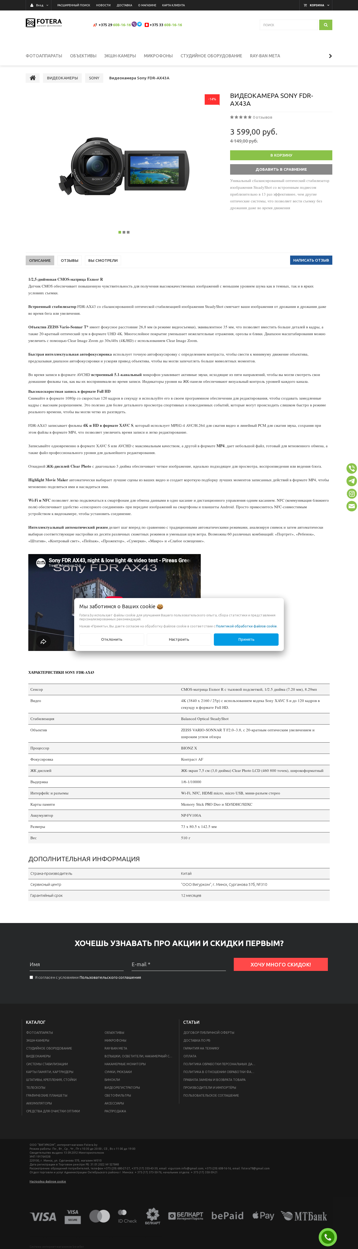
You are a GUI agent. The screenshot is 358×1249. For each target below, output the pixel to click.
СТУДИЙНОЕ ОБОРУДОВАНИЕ (49, 1048)
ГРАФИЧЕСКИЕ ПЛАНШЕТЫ (46, 1095)
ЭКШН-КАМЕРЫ (37, 1040)
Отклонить (111, 639)
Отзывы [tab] (69, 260)
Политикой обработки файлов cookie (246, 626)
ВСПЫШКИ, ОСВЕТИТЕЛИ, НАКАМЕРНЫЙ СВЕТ (140, 1056)
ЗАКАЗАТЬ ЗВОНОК (330, 1237)
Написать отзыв (311, 260)
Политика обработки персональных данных (221, 1064)
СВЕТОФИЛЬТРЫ (118, 1095)
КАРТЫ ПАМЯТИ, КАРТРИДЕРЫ (49, 1072)
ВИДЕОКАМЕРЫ (38, 1056)
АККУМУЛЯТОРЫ (39, 1103)
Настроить (179, 639)
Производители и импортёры (209, 1087)
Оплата (189, 1056)
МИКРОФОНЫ (115, 1040)
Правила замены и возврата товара (214, 1079)
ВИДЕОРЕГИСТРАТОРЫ (122, 1087)
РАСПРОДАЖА (115, 1111)
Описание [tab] (40, 260)
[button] (351, 468)
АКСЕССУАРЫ (114, 1103)
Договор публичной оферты (208, 1032)
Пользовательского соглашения (110, 977)
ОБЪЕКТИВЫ (114, 1032)
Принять (246, 639)
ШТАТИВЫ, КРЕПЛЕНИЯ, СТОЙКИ (51, 1079)
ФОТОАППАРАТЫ (39, 1032)
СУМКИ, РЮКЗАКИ (118, 1072)
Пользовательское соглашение (211, 1095)
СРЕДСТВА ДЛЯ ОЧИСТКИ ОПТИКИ (53, 1111)
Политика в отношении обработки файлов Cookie (221, 1072)
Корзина (317, 5)
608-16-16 (122, 25)
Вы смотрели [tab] (103, 260)
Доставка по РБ (196, 1040)
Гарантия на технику (201, 1048)
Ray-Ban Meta (116, 1048)
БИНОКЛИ (112, 1079)
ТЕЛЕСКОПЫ (35, 1087)
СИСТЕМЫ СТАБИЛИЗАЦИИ (47, 1064)
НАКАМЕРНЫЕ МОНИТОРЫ (125, 1064)
